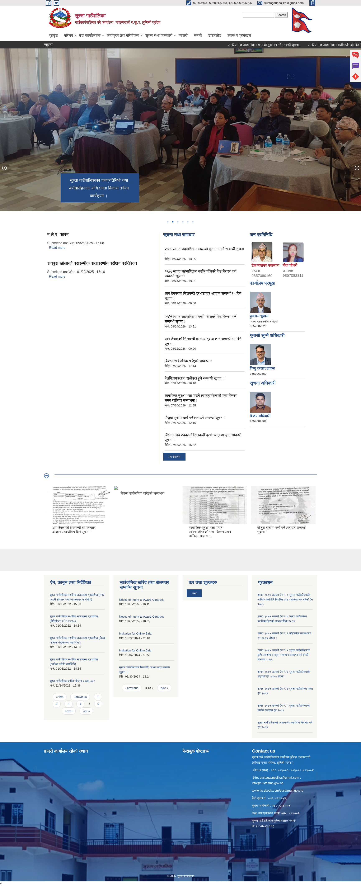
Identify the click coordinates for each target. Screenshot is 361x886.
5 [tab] (187, 221)
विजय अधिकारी (260, 416)
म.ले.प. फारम (58, 234)
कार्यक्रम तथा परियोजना (123, 35)
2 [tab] (172, 221)
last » (86, 711)
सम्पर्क (198, 35)
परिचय (68, 35)
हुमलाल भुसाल (259, 316)
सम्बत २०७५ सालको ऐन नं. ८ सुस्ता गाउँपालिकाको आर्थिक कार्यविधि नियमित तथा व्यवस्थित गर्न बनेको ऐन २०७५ (285, 599)
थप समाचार (174, 456)
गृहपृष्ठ (53, 35)
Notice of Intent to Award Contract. (141, 599)
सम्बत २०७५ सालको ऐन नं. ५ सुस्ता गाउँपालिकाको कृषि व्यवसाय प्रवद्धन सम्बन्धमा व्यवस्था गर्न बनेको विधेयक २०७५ (284, 655)
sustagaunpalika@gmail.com (279, 777)
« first (59, 696)
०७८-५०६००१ (277, 798)
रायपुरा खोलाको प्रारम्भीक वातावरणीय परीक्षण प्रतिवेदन (92, 263)
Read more (57, 247)
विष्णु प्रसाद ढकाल (262, 368)
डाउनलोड (214, 35)
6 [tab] (192, 221)
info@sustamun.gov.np (267, 783)
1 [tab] (167, 221)
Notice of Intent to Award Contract (141, 616)
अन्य (194, 593)
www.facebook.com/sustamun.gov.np (277, 790)
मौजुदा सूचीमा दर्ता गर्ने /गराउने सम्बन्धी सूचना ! (195, 418)
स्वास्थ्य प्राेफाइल (239, 35)
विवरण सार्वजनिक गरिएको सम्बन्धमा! (188, 361)
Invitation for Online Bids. (135, 633)
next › (68, 711)
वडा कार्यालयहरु (89, 35)
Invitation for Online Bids (135, 650)
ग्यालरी (183, 35)
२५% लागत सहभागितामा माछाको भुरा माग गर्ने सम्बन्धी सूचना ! (240, 45)
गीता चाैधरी (290, 265)
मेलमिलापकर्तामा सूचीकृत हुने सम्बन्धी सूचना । (195, 378)
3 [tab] (177, 221)
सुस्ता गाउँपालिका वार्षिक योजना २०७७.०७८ (72, 681)
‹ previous (80, 696)
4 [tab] (182, 221)
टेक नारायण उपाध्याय (265, 265)
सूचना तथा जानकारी (158, 35)
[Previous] (4, 168)
